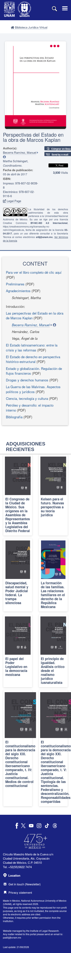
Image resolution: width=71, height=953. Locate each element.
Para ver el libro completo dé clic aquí (34, 272)
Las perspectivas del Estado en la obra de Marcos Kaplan (34, 315)
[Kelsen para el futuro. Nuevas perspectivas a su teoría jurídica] (53, 495)
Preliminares (15, 283)
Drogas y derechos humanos (27, 379)
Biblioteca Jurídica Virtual (30, 27)
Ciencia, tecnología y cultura (27, 398)
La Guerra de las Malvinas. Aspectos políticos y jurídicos (33, 389)
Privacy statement (20, 892)
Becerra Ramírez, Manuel (19, 152)
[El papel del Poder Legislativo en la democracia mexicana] (17, 650)
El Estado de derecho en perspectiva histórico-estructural (33, 359)
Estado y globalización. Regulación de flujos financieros (34, 371)
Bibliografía (14, 416)
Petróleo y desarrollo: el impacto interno (29, 407)
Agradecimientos (18, 290)
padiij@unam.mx (12, 937)
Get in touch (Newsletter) (24, 884)
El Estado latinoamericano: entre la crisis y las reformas (31, 347)
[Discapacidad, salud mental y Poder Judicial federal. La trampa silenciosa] (17, 574)
